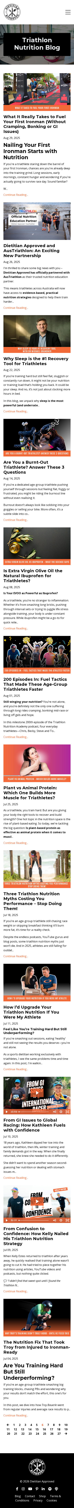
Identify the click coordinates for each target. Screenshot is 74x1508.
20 (8, 1434)
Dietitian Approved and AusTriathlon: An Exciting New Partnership (31, 250)
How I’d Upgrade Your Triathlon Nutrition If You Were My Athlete (31, 1012)
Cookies (52, 1500)
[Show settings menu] (61, 1112)
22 (22, 1434)
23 (30, 1434)
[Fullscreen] (67, 1112)
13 (22, 1429)
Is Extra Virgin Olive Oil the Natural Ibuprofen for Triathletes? (32, 575)
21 (15, 1434)
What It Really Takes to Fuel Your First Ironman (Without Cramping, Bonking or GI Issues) (34, 124)
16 (44, 1429)
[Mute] (54, 1112)
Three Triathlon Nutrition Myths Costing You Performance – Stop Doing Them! (32, 901)
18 (58, 1429)
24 (37, 1434)
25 (44, 1434)
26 (51, 1434)
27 (59, 1434)
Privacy (38, 1500)
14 (29, 1429)
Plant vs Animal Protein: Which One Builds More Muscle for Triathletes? (30, 793)
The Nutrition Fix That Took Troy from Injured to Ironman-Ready (36, 1347)
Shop (42, 1496)
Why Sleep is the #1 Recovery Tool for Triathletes (35, 361)
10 (65, 1425)
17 (51, 1429)
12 (15, 1429)
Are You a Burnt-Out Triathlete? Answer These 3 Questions (33, 467)
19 (65, 1429)
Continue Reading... (15, 195)
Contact (30, 1496)
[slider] (34, 1112)
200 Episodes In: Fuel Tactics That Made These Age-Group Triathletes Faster (35, 684)
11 (8, 1429)
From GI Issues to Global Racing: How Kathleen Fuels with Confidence (34, 1125)
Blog (18, 1496)
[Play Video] (6, 1112)
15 (37, 1429)
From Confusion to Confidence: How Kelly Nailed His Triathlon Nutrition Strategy (35, 1236)
